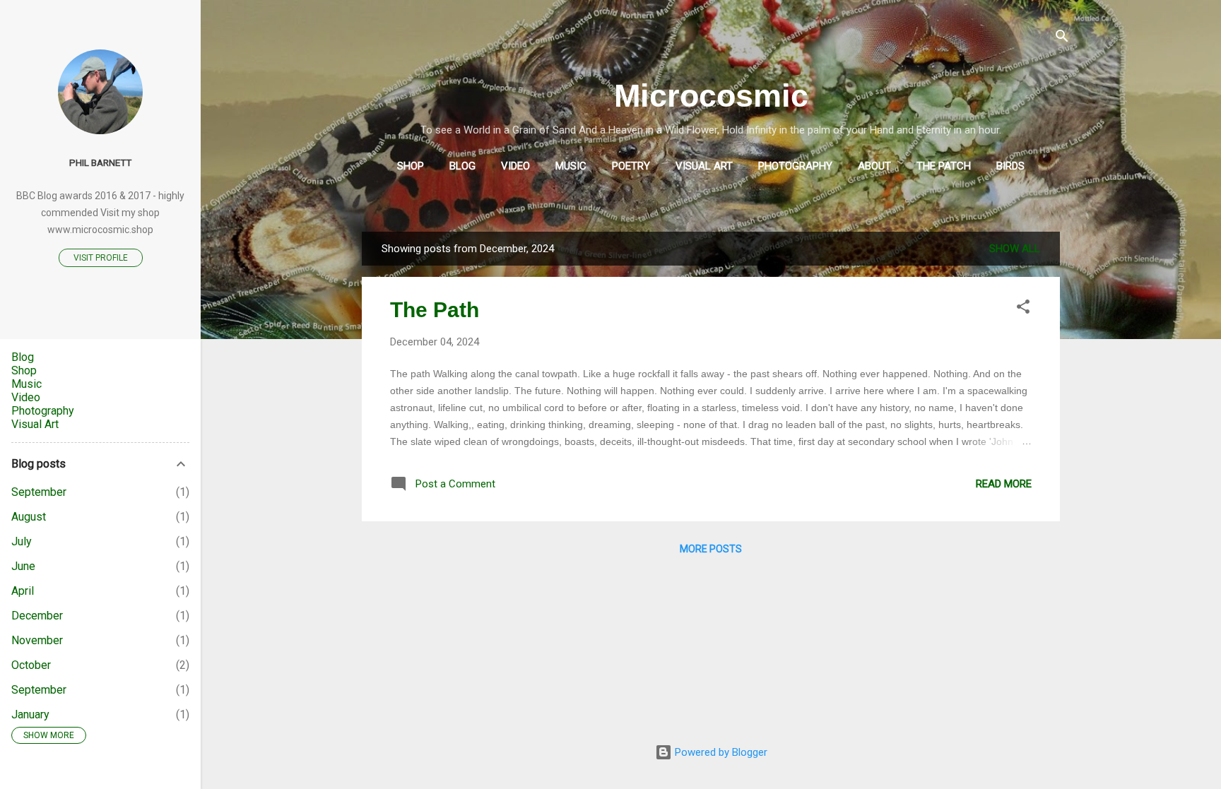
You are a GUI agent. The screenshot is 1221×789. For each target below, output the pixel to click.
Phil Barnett (100, 162)
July (21, 541)
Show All (1014, 248)
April (22, 591)
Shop (410, 166)
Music (570, 166)
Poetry (631, 166)
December (37, 615)
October (31, 665)
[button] (1023, 309)
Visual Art (704, 166)
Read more (1004, 483)
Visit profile (100, 258)
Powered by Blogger (719, 752)
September (38, 492)
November (37, 640)
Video (515, 166)
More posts (711, 548)
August (28, 516)
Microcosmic (711, 96)
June (23, 566)
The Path (434, 309)
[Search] (1062, 38)
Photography (795, 166)
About (874, 166)
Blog (462, 166)
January (30, 714)
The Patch (943, 166)
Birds (1010, 166)
